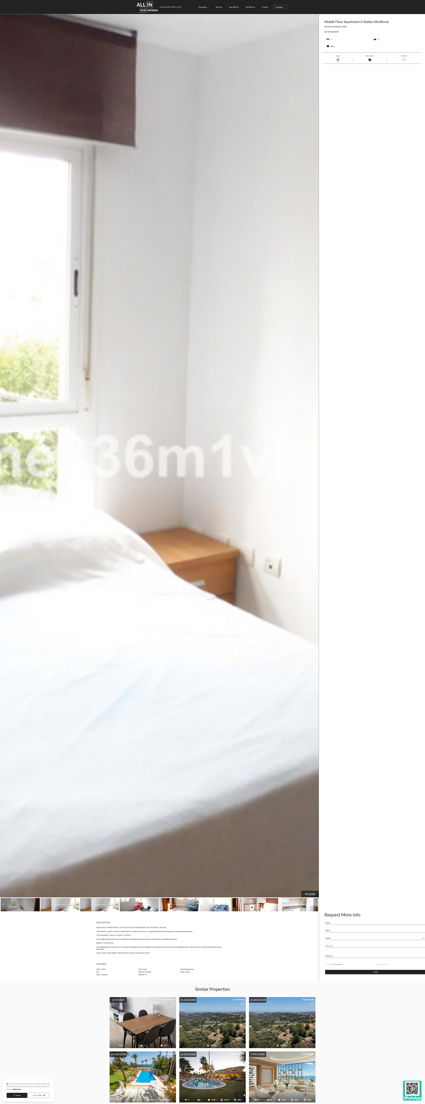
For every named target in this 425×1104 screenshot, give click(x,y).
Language (279, 7)
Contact (265, 7)
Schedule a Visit (383, 964)
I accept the (334, 964)
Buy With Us (234, 7)
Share (338, 56)
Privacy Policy (338, 964)
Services (219, 7)
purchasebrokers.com (170, 6)
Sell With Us (250, 7)
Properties (203, 7)
